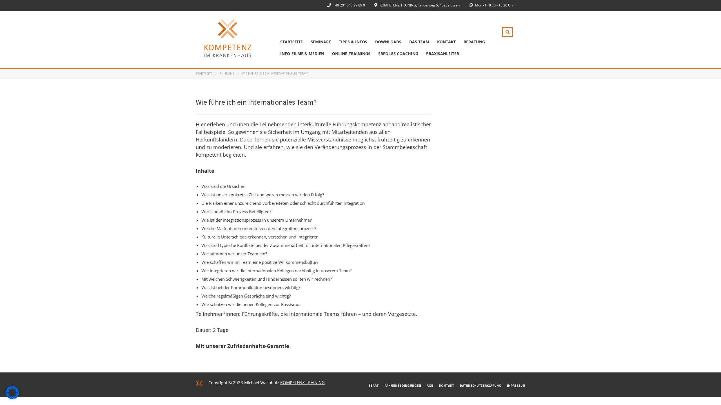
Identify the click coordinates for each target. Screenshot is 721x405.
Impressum (516, 385)
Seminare (321, 41)
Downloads (388, 41)
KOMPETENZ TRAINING (302, 382)
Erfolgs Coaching (398, 53)
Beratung (474, 41)
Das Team (419, 41)
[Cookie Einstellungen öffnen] (12, 397)
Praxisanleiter (442, 53)
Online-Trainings (351, 53)
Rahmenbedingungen (402, 385)
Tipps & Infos (353, 41)
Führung (227, 73)
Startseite (291, 41)
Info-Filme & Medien (302, 53)
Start (373, 385)
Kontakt (446, 41)
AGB (430, 385)
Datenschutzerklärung (480, 385)
